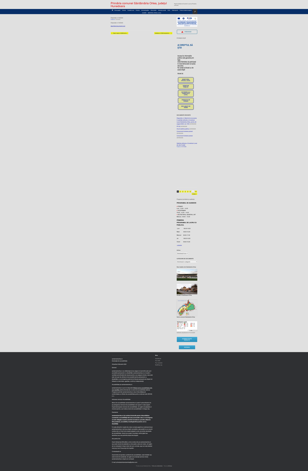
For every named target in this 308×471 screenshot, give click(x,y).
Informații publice (145, 10)
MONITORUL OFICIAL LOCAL (154, 13)
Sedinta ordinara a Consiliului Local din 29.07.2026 (187, 144)
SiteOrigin (170, 466)
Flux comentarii (158, 363)
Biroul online (153, 10)
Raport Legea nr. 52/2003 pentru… (120, 33)
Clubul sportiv (175, 10)
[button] (195, 11)
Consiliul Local (130, 10)
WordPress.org (158, 365)
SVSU (169, 10)
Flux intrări (157, 360)
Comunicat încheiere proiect (185, 131)
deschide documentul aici (118, 26)
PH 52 (178, 126)
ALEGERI (144, 13)
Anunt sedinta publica (183, 129)
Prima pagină (117, 10)
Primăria (138, 10)
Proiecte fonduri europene (186, 10)
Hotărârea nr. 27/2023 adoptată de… (163, 33)
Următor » (194, 194)
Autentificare (158, 358)
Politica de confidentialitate (157, 466)
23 (195, 191)
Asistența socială (162, 10)
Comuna (124, 10)
